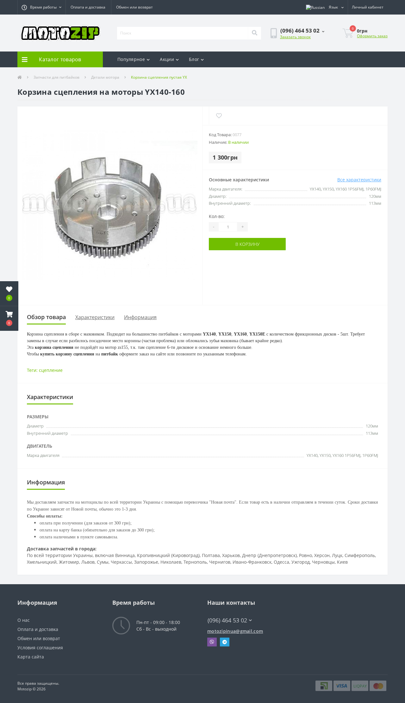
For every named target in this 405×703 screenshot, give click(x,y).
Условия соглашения (40, 648)
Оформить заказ (372, 36)
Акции (167, 59)
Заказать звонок (295, 36)
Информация (140, 317)
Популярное (131, 59)
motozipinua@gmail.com (235, 631)
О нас (23, 620)
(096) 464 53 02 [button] (227, 620)
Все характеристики (359, 180)
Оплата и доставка (88, 7)
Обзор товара (46, 317)
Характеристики (95, 317)
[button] (41, 7)
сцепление (51, 370)
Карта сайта (30, 657)
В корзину (228, 244)
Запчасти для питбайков (56, 77)
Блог (194, 59)
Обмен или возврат (134, 7)
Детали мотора (105, 77)
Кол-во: (217, 216)
